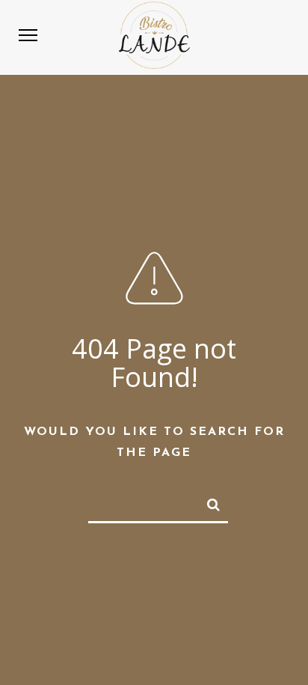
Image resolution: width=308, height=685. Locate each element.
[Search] (207, 502)
